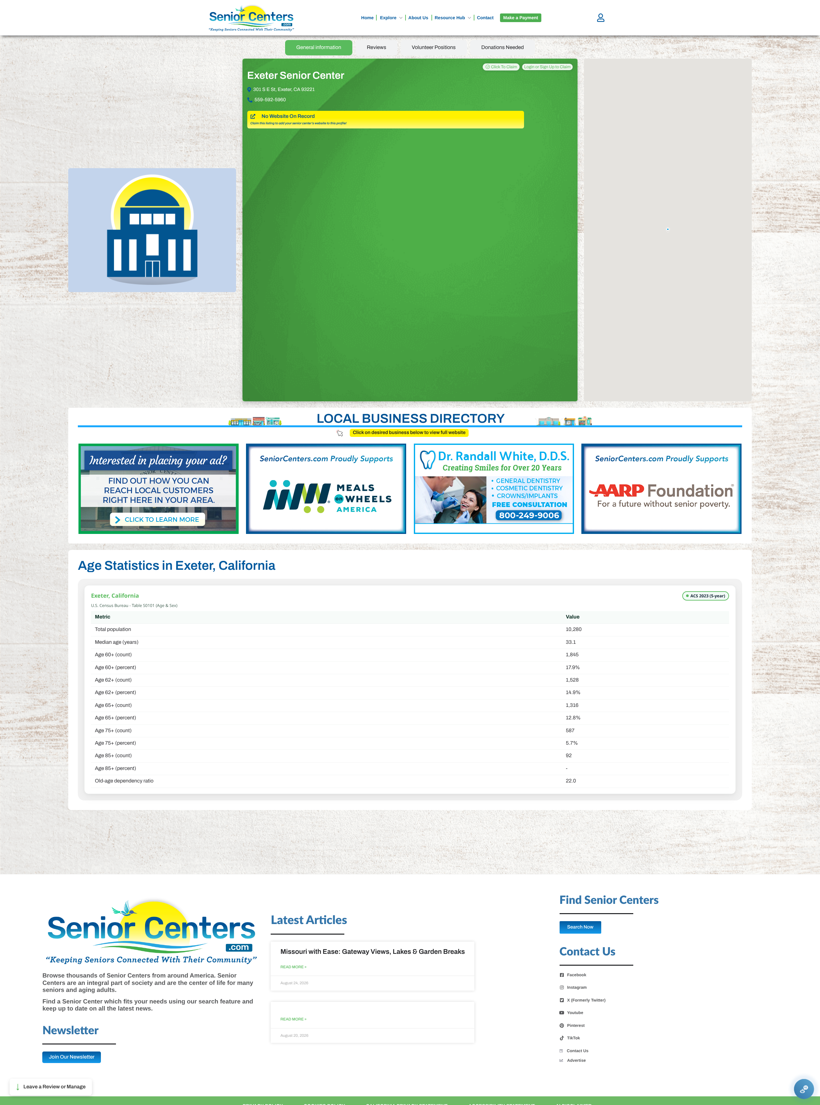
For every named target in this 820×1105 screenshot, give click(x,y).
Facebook (576, 975)
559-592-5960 (270, 99)
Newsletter (70, 1030)
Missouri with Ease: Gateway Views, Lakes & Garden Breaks (372, 951)
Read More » (293, 967)
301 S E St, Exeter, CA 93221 (284, 89)
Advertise (576, 1060)
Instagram (577, 987)
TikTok (573, 1038)
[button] (51, 1087)
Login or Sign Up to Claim (547, 67)
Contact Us (578, 1050)
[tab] (319, 47)
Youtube (575, 1013)
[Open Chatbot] (804, 1089)
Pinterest (576, 1025)
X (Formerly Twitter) (586, 1000)
